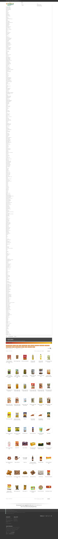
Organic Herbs (7, 297)
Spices (20, 345)
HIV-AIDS (7, 34)
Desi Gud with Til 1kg (33, 476)
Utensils (7, 278)
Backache (7, 41)
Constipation (7, 10)
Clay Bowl (7, 150)
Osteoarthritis (7, 40)
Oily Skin (7, 177)
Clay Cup (7, 154)
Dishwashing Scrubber (8, 260)
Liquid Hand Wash (8, 313)
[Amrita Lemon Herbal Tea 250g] (9, 429)
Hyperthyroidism (8, 37)
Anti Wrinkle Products (8, 195)
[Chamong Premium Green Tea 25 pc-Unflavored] (40, 443)
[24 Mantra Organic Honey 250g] (40, 371)
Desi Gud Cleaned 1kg (9, 476)
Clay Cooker (7, 146)
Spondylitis (7, 46)
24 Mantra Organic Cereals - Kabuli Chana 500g (17, 376)
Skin (6, 112)
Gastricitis (7, 11)
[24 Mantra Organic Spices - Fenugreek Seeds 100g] (17, 400)
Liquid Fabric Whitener (8, 309)
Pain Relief (7, 328)
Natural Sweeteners (9, 345)
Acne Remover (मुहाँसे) (8, 196)
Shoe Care (7, 310)
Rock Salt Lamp (8, 333)
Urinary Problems (8, 79)
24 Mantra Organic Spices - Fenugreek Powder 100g (9, 405)
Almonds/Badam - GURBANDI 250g (40, 419)
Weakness (7, 86)
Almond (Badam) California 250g (33, 419)
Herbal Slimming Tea (8, 267)
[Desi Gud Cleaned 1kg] (9, 472)
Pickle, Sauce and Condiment (9, 248)
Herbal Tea (7, 262)
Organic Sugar (7, 299)
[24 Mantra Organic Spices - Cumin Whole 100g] (48, 386)
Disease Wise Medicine (8, 142)
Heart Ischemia (7, 27)
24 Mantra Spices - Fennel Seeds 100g (48, 405)
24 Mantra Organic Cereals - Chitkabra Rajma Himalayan (9, 376)
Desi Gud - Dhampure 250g (48, 463)
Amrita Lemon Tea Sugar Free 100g (17, 434)
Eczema (7, 117)
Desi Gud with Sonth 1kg (25, 476)
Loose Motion (7, 12)
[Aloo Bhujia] (48, 415)
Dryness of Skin (8, 115)
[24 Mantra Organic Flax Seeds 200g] (32, 371)
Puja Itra (7, 320)
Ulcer (6, 35)
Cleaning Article (7, 307)
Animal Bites (7, 90)
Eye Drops (7, 76)
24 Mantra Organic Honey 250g (40, 376)
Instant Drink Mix (8, 324)
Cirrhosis (7, 107)
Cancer (7, 30)
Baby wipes (7, 225)
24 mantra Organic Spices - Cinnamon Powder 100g (32, 390)
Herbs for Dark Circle (8, 119)
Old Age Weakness (8, 101)
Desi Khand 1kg (41, 476)
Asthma (7, 127)
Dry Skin (7, 178)
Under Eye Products (8, 197)
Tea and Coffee (47, 345)
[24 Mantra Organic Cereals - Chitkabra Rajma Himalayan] (9, 371)
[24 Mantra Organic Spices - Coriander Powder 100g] (40, 386)
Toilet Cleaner (7, 312)
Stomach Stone (7, 143)
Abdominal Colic (8, 15)
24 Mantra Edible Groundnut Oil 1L (33, 361)
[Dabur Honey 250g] (40, 458)
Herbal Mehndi (7, 215)
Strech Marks (7, 64)
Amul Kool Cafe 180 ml (33, 433)
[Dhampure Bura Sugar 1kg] (48, 472)
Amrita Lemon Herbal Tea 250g (9, 434)
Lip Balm (7, 192)
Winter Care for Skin (8, 203)
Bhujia (6, 273)
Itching (6, 122)
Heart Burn (7, 17)
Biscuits (7, 270)
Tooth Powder (7, 168)
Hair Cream (7, 217)
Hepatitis (7, 105)
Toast (6, 283)
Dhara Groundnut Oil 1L (17, 491)
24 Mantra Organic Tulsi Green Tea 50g (25, 405)
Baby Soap (7, 229)
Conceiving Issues (8, 62)
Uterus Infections (8, 66)
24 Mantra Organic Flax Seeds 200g (33, 376)
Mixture (7, 274)
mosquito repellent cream (9, 314)
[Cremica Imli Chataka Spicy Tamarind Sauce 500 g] (32, 458)
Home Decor (7, 332)
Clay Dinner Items (8, 149)
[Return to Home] (6, 336)
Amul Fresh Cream (24, 433)
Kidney (6, 109)
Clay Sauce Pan (8, 148)
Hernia (6, 72)
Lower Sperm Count (8, 71)
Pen (6, 329)
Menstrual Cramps (8, 59)
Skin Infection (7, 114)
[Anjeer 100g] (48, 429)
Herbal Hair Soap (8, 163)
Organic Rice (7, 288)
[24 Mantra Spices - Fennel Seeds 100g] (48, 400)
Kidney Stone (7, 110)
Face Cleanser (7, 187)
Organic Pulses (7, 287)
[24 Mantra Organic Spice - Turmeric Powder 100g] (17, 386)
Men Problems (7, 67)
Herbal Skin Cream (8, 172)
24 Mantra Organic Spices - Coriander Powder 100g (40, 390)
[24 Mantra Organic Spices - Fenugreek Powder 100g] (9, 400)
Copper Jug (24, 462)
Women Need (7, 232)
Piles (6, 84)
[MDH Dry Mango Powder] (17, 357)
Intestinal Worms (8, 131)
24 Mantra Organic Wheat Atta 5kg (33, 405)
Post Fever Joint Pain (8, 54)
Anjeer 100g (48, 433)
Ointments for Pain (8, 45)
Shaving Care (7, 205)
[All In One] (25, 415)
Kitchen (7, 240)
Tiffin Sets (7, 277)
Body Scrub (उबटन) (8, 193)
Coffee (6, 268)
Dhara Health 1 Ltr (25, 491)
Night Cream (7, 175)
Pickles (7, 249)
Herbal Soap (7, 160)
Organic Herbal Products (9, 294)
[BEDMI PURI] (17, 443)
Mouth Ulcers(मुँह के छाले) (8, 137)
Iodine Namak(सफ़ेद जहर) (8, 282)
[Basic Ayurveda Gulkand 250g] (9, 443)
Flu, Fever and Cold (8, 49)
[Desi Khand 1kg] (40, 472)
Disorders (7, 95)
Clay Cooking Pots (8, 144)
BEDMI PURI (17, 447)
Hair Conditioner (8, 213)
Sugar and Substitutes (8, 242)
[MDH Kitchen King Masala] (25, 357)
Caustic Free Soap (8, 165)
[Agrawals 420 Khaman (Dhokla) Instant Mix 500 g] (17, 415)
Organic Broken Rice (8, 289)
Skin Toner (7, 190)
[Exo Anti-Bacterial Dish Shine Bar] (32, 487)
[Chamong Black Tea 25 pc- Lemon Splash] (32, 443)
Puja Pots (7, 319)
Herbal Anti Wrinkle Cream (9, 176)
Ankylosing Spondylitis (8, 47)
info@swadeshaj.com (37, 505)
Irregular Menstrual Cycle (9, 60)
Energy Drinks (7, 325)
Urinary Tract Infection (8, 80)
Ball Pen (7, 330)
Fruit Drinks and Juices (8, 323)
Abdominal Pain (8, 14)
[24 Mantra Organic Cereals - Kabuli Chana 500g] (17, 371)
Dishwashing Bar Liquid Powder (9, 259)
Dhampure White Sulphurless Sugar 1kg (9, 491)
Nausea (7, 16)
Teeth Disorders (8, 134)
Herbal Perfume (7, 219)
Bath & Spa (7, 159)
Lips (6, 237)
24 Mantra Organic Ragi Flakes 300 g (9, 390)
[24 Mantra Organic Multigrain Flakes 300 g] (48, 371)
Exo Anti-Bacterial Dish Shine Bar (33, 491)
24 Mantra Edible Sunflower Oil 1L (41, 361)
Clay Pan (7, 147)
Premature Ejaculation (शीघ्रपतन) (9, 69)
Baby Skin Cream (8, 228)
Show (17, 348)
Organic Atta (7, 298)
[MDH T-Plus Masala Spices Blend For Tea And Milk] (9, 357)
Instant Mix (7, 255)
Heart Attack (7, 25)
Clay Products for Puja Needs (9, 152)
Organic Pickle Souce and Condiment (10, 302)
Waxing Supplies (8, 208)
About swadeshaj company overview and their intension (9, 521)
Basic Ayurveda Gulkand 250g (9, 448)
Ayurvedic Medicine (39, 5)
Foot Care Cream (8, 180)
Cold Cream (7, 179)
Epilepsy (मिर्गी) (7, 141)
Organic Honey (7, 300)
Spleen (6, 87)
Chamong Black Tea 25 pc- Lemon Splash (33, 448)
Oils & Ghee (7, 292)
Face (6, 238)
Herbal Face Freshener (8, 204)
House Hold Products (8, 239)
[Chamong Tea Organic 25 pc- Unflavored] (48, 443)
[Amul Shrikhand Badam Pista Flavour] (40, 429)
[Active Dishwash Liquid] (9, 415)
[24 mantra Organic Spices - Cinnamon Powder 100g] (32, 386)
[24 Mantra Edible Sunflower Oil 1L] (40, 357)
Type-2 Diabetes (8, 21)
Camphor (7, 318)
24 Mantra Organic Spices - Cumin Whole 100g (48, 390)
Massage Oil (7, 70)
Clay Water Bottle (8, 157)
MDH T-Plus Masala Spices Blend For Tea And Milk (9, 362)
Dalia (6, 252)
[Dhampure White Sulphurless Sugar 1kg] (9, 487)
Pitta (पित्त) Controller (8, 7)
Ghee (6, 245)
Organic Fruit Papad (8, 303)
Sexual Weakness (8, 61)
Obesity (7, 19)
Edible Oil (7, 244)
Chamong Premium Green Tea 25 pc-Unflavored (40, 448)
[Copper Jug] (25, 458)
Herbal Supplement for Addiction (9, 92)
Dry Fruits (7, 253)
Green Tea (7, 263)
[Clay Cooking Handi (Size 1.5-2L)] (9, 458)
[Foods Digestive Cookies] (48, 487)
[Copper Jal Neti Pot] (17, 458)
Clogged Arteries (8, 24)
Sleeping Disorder (8, 140)
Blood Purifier (7, 102)
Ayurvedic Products (39, 4)
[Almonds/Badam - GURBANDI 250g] (40, 415)
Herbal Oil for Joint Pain (8, 44)
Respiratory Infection (8, 124)
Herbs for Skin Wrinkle (8, 120)
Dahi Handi (7, 151)
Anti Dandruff (7, 75)
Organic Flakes (7, 305)
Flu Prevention (7, 55)
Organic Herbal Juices (8, 295)
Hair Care (7, 209)
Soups (6, 258)
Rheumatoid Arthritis (8, 39)
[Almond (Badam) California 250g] (32, 415)
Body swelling (7, 91)
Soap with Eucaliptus (8, 164)
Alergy (6, 31)
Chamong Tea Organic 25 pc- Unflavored (48, 448)
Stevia (6, 243)
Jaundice (7, 104)
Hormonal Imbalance (8, 32)
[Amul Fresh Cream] (25, 429)
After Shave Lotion (8, 207)
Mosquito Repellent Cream (9, 202)
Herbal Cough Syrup (8, 57)
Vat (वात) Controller (8, 6)
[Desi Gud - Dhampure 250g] (48, 458)
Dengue (7, 52)
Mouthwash (7, 170)
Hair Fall (7, 74)
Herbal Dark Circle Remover (9, 198)
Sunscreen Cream (8, 174)
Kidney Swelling (8, 111)
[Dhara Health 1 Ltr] (25, 487)
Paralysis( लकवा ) (8, 42)
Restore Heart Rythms (8, 26)
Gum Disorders (7, 135)
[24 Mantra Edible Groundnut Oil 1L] (32, 357)
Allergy (6, 94)
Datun (6, 167)
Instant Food (7, 254)
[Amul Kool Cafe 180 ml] (32, 429)
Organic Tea (7, 290)
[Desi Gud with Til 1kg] (32, 472)
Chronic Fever (7, 51)
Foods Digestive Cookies (48, 491)
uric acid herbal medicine (9, 81)
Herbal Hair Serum (8, 218)
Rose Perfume (7, 220)
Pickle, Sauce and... (24, 345)
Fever (6, 50)
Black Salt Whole (25, 447)
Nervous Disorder (8, 138)
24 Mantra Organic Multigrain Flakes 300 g (49, 376)
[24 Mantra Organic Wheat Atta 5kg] (32, 400)
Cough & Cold (7, 56)
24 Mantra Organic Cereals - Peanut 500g (25, 376)
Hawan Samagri (8, 317)
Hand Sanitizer (7, 315)
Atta (6, 280)
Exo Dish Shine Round (41, 491)
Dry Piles (7, 85)
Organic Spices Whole (8, 285)
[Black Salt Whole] (25, 443)
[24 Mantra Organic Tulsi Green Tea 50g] (25, 400)
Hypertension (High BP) (8, 29)
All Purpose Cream (8, 173)
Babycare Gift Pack (8, 230)
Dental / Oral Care (8, 166)
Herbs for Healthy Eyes (8, 77)
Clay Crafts (7, 158)
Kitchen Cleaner (42, 345)
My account (16, 516)
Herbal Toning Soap (8, 162)
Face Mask (7, 186)
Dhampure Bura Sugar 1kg (48, 476)
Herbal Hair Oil (7, 210)
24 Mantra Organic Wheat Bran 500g (40, 405)
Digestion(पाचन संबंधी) (8, 9)
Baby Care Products (8, 223)
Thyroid (7, 36)
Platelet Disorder (8, 99)
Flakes (6, 257)
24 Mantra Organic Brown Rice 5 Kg (48, 361)
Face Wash (7, 181)
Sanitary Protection (8, 233)
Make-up (7, 234)
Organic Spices (7, 284)
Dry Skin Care (7, 201)
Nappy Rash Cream (8, 227)
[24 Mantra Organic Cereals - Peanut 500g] (25, 371)
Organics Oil (7, 293)
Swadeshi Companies (8, 334)
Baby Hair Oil (7, 224)
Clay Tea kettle (7, 155)
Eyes (6, 235)
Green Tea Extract (8, 264)
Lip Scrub (7, 191)
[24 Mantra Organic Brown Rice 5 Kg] (48, 357)
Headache (7, 82)
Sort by (7, 348)
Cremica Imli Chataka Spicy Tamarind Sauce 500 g (32, 463)
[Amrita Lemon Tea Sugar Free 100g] (17, 429)
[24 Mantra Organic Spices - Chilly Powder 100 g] (25, 386)
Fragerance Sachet (8, 222)
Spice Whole (7, 247)
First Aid (7, 327)
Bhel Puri (7, 272)
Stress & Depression (8, 139)
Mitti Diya (7, 153)
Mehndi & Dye (7, 214)
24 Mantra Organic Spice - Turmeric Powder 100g (17, 390)
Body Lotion (7, 189)
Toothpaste (7, 169)
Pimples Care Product (8, 200)
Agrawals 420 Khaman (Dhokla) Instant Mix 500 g (17, 419)
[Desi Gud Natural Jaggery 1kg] (17, 472)
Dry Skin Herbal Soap (8, 161)
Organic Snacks (8, 304)
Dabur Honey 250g (40, 462)
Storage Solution (8, 275)
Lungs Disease (7, 126)
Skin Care (7, 171)
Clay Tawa (7, 145)
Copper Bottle (7, 279)
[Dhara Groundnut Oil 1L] (17, 487)
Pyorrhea (7, 136)
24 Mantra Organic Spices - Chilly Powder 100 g (25, 390)
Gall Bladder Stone (8, 97)
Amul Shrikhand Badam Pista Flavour (41, 434)
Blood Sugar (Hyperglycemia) (9, 22)
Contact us (20, 0)
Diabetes (7, 20)
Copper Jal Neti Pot (17, 462)
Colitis (6, 132)
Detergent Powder (8, 308)
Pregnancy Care (8, 65)
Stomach (7, 130)
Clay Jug (7, 156)
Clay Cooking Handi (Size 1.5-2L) (9, 463)
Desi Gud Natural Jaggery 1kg (17, 477)
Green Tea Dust (8, 265)
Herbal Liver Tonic (8, 106)
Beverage (7, 322)
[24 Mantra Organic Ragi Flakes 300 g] (9, 386)
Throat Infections (8, 89)
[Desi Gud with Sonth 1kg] (25, 472)
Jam (6, 250)
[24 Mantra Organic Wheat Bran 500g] (40, 400)
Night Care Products (8, 194)
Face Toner (7, 188)
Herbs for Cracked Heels (9, 116)
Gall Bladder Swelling (8, 96)
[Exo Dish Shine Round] (40, 487)
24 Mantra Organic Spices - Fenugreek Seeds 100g (17, 405)
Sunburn (7, 121)
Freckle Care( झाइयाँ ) (8, 199)
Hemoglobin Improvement (9, 100)
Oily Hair (7, 212)
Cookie (6, 269)
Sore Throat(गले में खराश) (8, 129)
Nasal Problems (8, 125)
